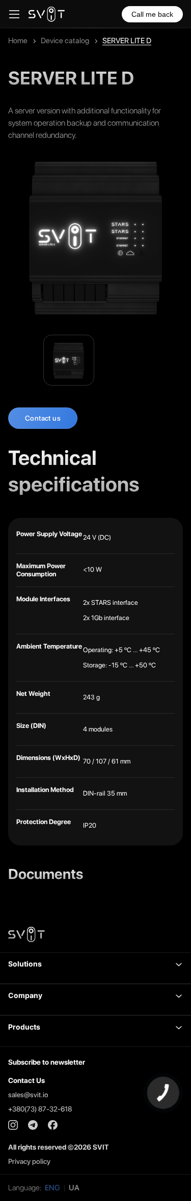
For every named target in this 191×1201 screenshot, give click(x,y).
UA (74, 1187)
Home (18, 40)
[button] (95, 968)
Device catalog (65, 40)
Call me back (152, 14)
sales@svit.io (28, 1095)
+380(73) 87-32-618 (40, 1109)
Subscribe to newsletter (46, 1062)
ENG (52, 1187)
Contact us (43, 418)
